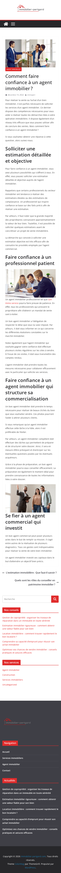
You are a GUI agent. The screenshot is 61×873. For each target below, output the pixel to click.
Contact (6, 770)
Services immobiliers (12, 679)
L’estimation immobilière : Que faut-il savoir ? (31, 572)
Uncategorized (9, 684)
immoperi (31, 95)
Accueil (5, 751)
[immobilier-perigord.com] (5, 24)
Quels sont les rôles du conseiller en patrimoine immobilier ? (35, 582)
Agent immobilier (13, 69)
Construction (8, 674)
